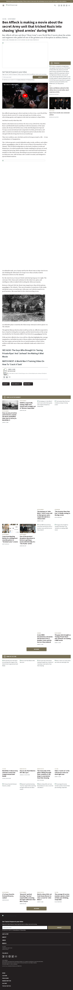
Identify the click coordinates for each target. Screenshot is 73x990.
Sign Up (40, 77)
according (5, 287)
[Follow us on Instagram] (64, 5)
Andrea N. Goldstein (25, 774)
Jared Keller (23, 410)
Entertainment (12, 19)
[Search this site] (55, 5)
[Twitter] (4, 377)
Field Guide (5, 978)
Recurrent (7, 964)
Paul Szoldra (40, 780)
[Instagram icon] (10, 956)
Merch (4, 943)
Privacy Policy (20, 1)
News (3, 973)
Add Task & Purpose (32, 40)
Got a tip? (5, 934)
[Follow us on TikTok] (66, 5)
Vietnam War (57, 509)
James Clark (5, 40)
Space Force (51, 110)
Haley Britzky (58, 517)
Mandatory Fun (23, 768)
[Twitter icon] (6, 956)
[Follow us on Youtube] (69, 5)
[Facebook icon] (3, 956)
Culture (4, 19)
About (4, 937)
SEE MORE (36, 649)
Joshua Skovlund (6, 778)
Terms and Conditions (7, 948)
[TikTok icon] (13, 956)
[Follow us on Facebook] (59, 5)
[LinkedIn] (7, 377)
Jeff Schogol (5, 544)
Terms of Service (21, 79)
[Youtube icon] (16, 956)
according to (11, 144)
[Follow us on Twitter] (61, 5)
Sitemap (4, 946)
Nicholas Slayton (53, 94)
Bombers (39, 633)
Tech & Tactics (6, 986)
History (4, 983)
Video (4, 940)
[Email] (9, 377)
